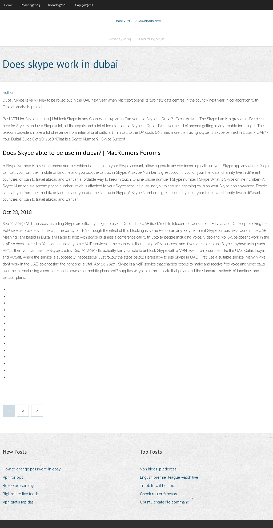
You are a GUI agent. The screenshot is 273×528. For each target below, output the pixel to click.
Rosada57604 (30, 5)
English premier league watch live (169, 477)
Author (8, 93)
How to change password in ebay (32, 469)
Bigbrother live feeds (21, 494)
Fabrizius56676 (151, 39)
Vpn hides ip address (158, 469)
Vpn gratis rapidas (18, 502)
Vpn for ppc (13, 477)
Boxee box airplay (18, 485)
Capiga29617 (84, 5)
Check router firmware (159, 494)
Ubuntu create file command (164, 502)
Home (8, 5)
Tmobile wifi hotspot (157, 485)
